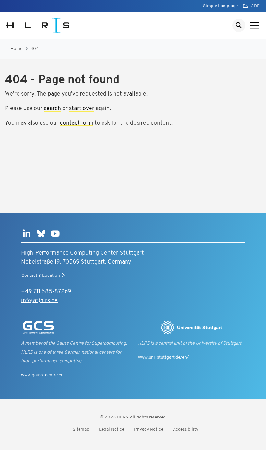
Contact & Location (40, 275)
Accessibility (185, 429)
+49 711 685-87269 (46, 292)
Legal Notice (111, 429)
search (52, 109)
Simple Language (220, 6)
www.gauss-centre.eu (42, 375)
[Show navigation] (254, 25)
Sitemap (81, 429)
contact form (76, 123)
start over (81, 109)
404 (34, 48)
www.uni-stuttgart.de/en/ (163, 357)
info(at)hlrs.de (39, 301)
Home (16, 48)
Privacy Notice (148, 429)
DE (257, 6)
